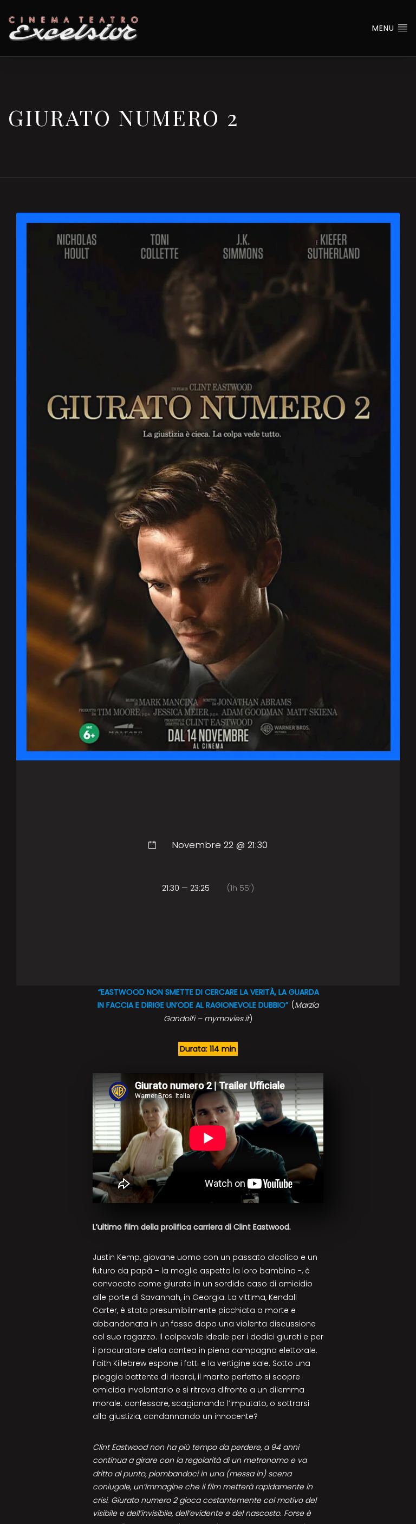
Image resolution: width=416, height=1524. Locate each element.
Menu (384, 28)
